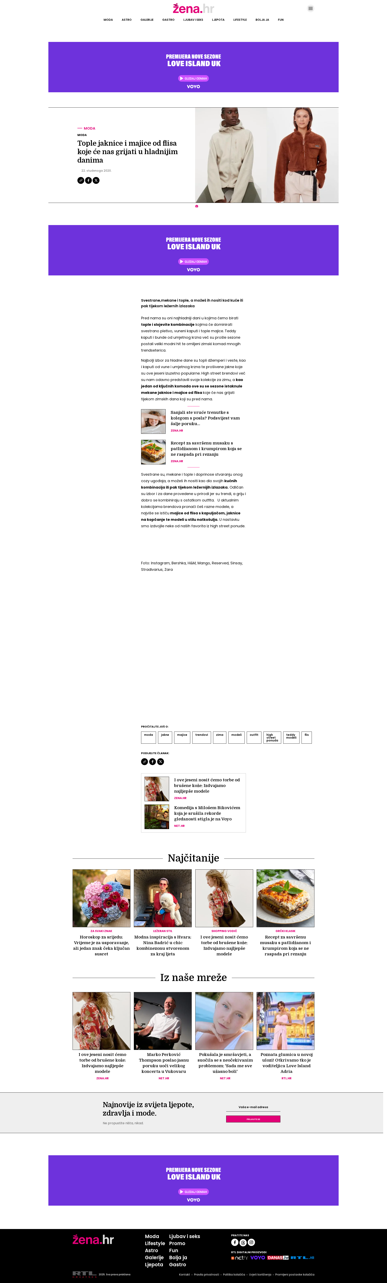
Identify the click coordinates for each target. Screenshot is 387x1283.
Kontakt (184, 1274)
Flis (307, 735)
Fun (281, 20)
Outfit (254, 735)
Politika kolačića (234, 1274)
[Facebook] (89, 183)
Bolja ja (262, 20)
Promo (177, 1243)
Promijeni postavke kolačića (294, 1274)
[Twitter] (96, 183)
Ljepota (218, 20)
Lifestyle (240, 20)
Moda (108, 20)
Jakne (165, 735)
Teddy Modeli (291, 736)
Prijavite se (253, 1119)
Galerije (146, 20)
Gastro (168, 20)
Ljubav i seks (193, 20)
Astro (127, 20)
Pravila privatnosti (206, 1274)
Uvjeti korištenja (260, 1274)
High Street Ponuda (272, 737)
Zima (219, 735)
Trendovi (201, 735)
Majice (182, 735)
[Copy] (81, 183)
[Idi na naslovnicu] (193, 12)
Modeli (236, 735)
